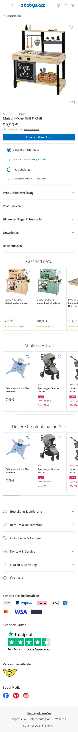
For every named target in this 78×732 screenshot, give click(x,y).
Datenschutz (36, 719)
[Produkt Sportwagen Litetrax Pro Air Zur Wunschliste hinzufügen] (59, 357)
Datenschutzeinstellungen (39, 725)
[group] (39, 59)
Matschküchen (14, 15)
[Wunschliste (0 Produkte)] (65, 5)
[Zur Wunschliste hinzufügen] (71, 27)
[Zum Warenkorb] (73, 5)
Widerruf (60, 719)
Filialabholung (21, 169)
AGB (49, 719)
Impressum (19, 719)
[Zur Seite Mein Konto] (58, 5)
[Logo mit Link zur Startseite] (33, 5)
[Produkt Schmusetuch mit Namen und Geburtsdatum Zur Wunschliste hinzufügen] (28, 357)
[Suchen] (12, 5)
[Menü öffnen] (5, 5)
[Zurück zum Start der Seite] (74, 706)
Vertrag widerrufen (39, 713)
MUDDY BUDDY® (14, 114)
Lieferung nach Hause (26, 149)
